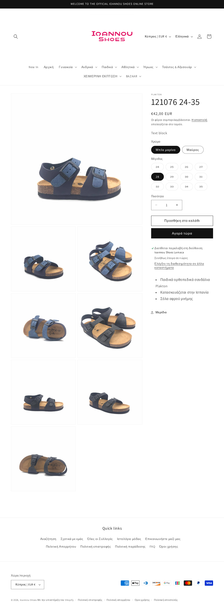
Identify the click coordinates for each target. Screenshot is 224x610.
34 (189, 187)
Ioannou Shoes (28, 599)
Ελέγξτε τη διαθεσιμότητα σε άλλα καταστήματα (179, 266)
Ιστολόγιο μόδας (129, 539)
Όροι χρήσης (168, 546)
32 (160, 187)
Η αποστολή (199, 120)
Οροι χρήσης (142, 599)
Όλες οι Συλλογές (100, 539)
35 (203, 187)
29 (174, 178)
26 (189, 168)
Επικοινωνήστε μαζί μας (162, 539)
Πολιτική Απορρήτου (61, 546)
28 (157, 177)
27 (203, 168)
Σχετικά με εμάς (72, 539)
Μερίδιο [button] (161, 312)
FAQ (152, 546)
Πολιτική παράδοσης (130, 546)
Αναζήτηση (48, 539)
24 (160, 168)
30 (189, 178)
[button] (16, 36)
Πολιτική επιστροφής (95, 546)
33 (174, 187)
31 (203, 178)
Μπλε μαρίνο (166, 150)
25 (174, 168)
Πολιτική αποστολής (166, 599)
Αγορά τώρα (182, 233)
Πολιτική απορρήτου (118, 599)
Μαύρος (193, 150)
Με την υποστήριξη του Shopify (55, 599)
